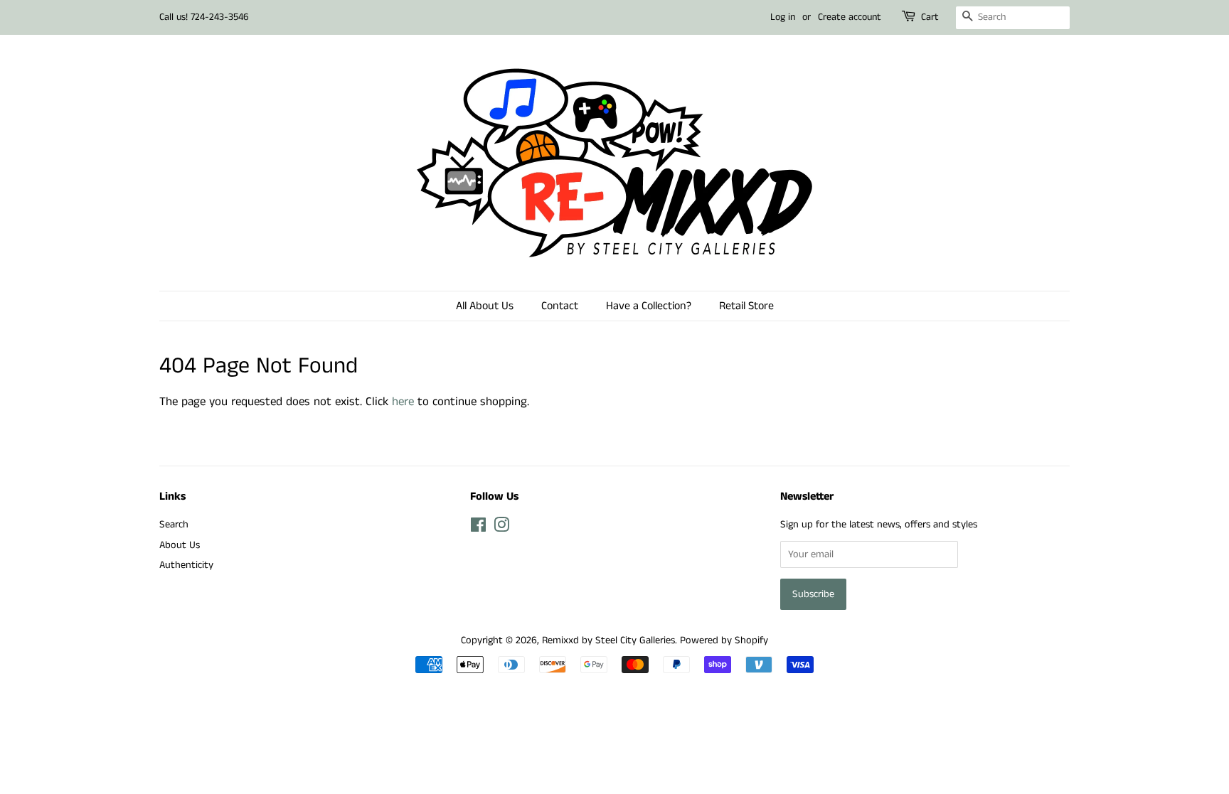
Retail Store (746, 306)
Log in (782, 17)
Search (173, 524)
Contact (559, 306)
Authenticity (186, 565)
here (403, 401)
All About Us (485, 306)
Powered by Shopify (724, 640)
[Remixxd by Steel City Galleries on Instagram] (501, 528)
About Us (179, 545)
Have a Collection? (648, 306)
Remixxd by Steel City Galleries (608, 640)
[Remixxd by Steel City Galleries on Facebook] (478, 528)
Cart (930, 17)
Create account (849, 17)
